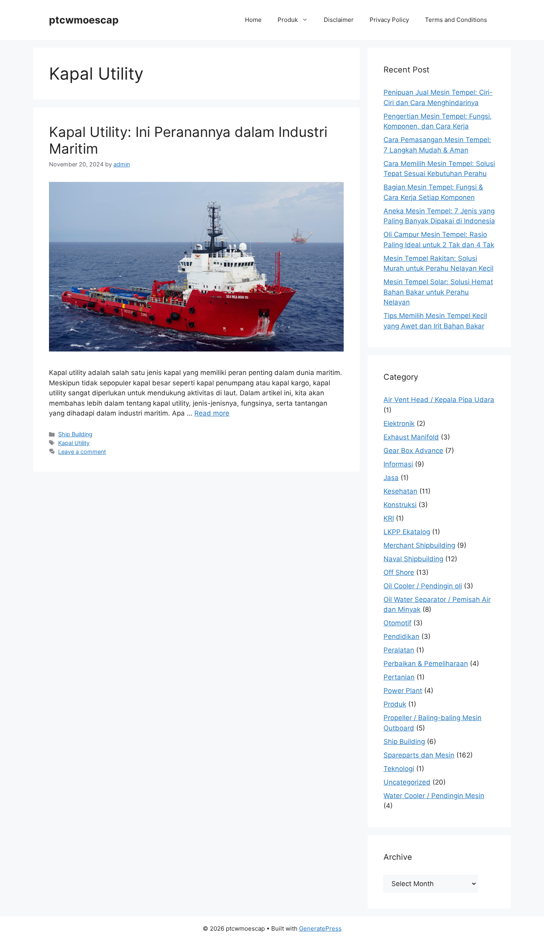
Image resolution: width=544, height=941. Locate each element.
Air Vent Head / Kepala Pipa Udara (439, 400)
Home (253, 19)
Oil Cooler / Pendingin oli (423, 586)
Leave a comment (82, 451)
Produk (288, 19)
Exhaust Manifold (411, 437)
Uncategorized (407, 782)
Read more (211, 413)
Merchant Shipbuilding (419, 545)
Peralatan (399, 650)
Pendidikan (401, 636)
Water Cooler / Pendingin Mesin (434, 796)
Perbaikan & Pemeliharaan (426, 664)
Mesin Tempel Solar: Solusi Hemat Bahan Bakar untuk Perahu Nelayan (438, 292)
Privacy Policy (389, 19)
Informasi (398, 464)
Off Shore (399, 572)
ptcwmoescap (84, 20)
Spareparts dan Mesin (419, 755)
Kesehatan (400, 491)
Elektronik (399, 424)
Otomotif (397, 623)
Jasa (391, 478)
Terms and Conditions (456, 19)
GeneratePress (320, 928)
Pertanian (399, 677)
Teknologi (399, 769)
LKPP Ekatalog (407, 532)
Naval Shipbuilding (413, 559)
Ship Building (75, 434)
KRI (389, 518)
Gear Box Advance (413, 451)
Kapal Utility (74, 442)
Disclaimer (339, 19)
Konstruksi (400, 505)
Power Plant (403, 691)
